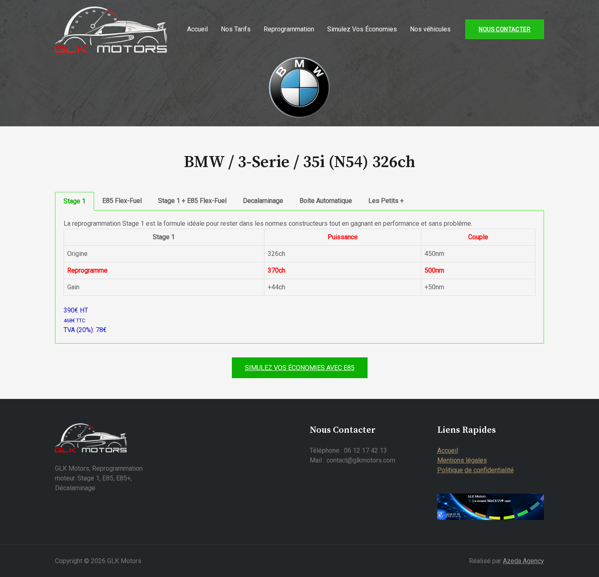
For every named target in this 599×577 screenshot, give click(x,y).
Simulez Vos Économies (362, 29)
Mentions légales (462, 460)
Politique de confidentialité (475, 470)
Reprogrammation (289, 29)
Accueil (197, 29)
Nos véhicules (430, 29)
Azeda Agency (523, 561)
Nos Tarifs (236, 29)
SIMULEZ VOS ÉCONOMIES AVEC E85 (300, 368)
